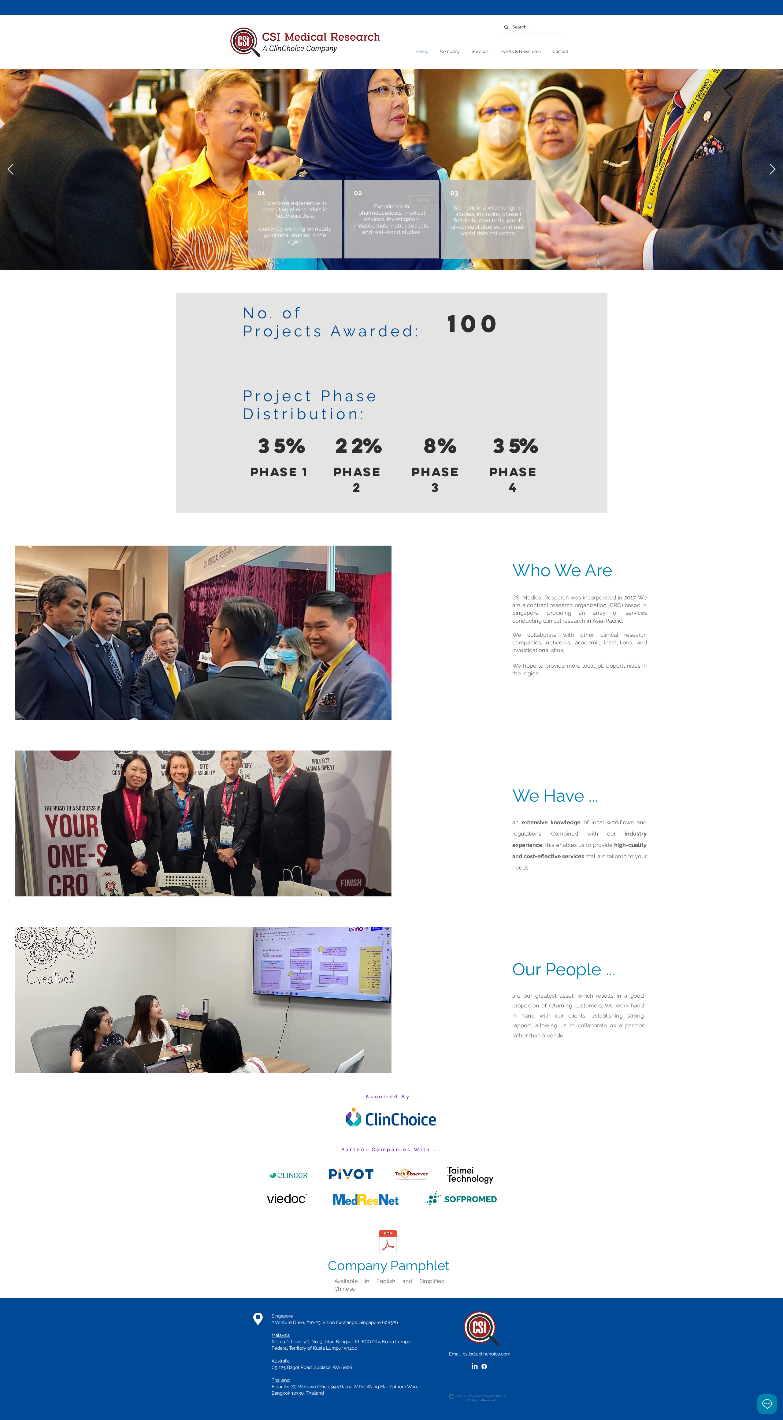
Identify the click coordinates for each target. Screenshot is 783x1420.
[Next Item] (772, 170)
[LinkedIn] (474, 1366)
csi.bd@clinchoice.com (486, 1354)
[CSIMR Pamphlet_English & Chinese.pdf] (388, 1243)
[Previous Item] (10, 170)
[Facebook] (484, 1366)
